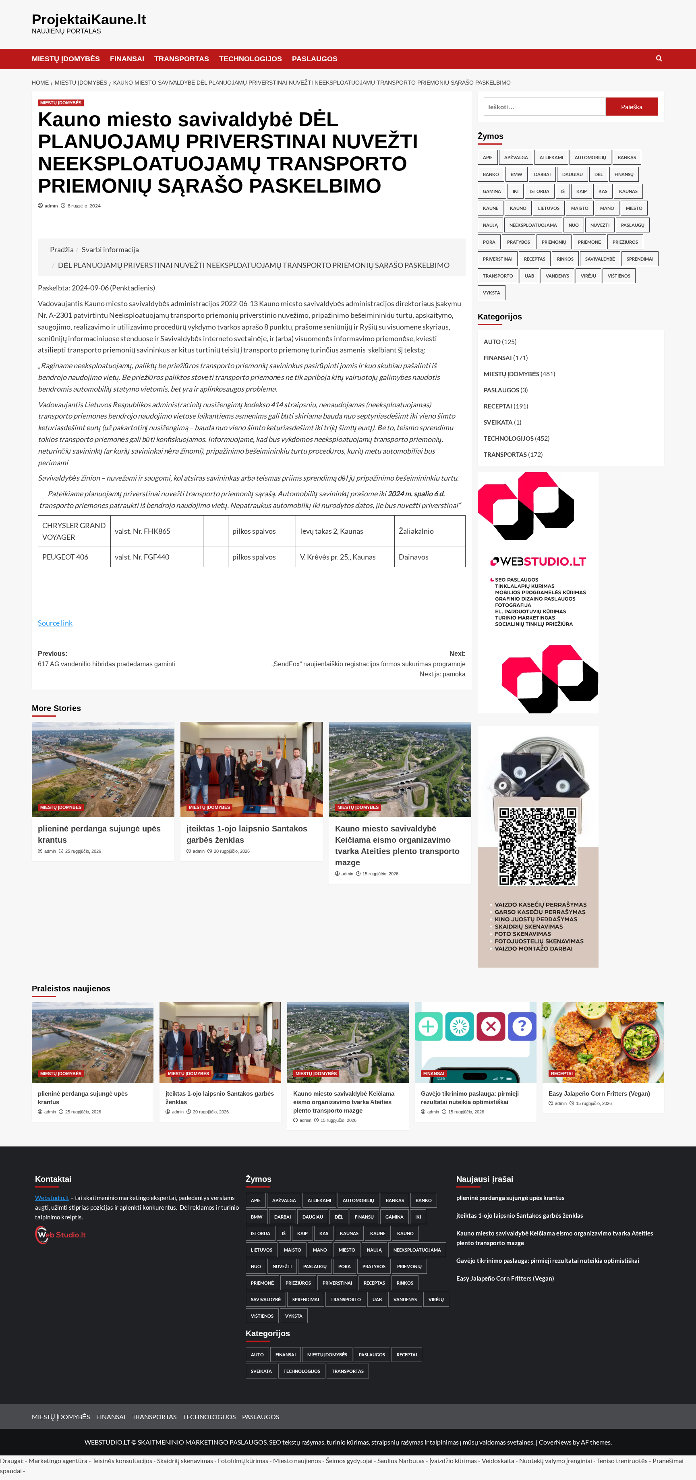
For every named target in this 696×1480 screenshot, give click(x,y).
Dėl (598, 174)
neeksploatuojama (533, 225)
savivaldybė (600, 258)
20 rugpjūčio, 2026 (232, 851)
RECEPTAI (498, 406)
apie (488, 157)
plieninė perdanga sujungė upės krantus (510, 1197)
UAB (529, 275)
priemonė (589, 242)
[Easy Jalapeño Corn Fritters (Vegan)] (603, 1042)
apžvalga (516, 157)
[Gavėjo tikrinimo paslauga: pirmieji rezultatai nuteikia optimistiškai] (475, 1042)
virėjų (588, 275)
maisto (579, 208)
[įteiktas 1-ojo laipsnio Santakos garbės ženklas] (251, 769)
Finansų (624, 174)
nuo (574, 225)
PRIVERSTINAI (497, 258)
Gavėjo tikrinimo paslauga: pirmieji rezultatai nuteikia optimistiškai (547, 1260)
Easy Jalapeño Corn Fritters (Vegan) (599, 1093)
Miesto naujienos (297, 1460)
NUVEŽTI (599, 225)
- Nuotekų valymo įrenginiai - (555, 1460)
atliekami (551, 157)
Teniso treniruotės (622, 1460)
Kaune (490, 208)
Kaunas (628, 191)
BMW (516, 174)
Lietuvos (548, 208)
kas (603, 191)
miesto (634, 208)
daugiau (572, 174)
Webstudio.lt (52, 1197)
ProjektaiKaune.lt (89, 19)
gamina (492, 191)
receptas (534, 258)
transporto (498, 275)
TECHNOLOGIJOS (250, 59)
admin (51, 206)
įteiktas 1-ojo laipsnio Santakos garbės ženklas (519, 1215)
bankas (627, 157)
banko (491, 174)
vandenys (557, 275)
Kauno (518, 208)
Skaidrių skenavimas (185, 1460)
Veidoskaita (498, 1460)
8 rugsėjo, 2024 (84, 206)
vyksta (491, 292)
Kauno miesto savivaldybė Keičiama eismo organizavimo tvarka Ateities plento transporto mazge (343, 1102)
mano (607, 208)
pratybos (518, 242)
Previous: (106, 658)
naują (490, 225)
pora (489, 242)
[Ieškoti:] (545, 106)
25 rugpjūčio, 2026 (83, 851)
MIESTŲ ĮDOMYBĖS (66, 59)
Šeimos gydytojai (349, 1460)
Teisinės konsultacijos (122, 1460)
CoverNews (555, 1442)
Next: (368, 664)
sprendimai (640, 258)
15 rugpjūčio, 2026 (380, 873)
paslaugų (632, 225)
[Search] (659, 59)
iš (563, 191)
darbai (542, 174)
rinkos (565, 258)
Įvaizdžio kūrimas (453, 1460)
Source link (55, 622)
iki (515, 191)
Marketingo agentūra (58, 1460)
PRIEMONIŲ (554, 242)
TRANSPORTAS (181, 59)
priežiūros (625, 242)
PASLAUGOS (315, 59)
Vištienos (619, 275)
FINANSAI (127, 59)
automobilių (590, 157)
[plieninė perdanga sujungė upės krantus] (103, 769)
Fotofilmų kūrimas (243, 1460)
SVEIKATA (498, 422)
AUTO (492, 341)
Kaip (581, 191)
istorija (539, 191)
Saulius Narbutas (401, 1460)
